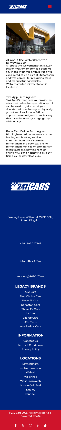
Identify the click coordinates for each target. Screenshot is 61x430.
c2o (38, 416)
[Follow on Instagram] (30, 426)
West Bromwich (30, 381)
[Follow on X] (23, 426)
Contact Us (30, 340)
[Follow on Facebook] (16, 426)
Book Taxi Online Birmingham (26, 131)
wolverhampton (30, 368)
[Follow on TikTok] (45, 426)
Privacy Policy (30, 349)
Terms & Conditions (30, 345)
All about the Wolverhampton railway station (26, 61)
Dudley (30, 389)
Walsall (30, 372)
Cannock (30, 394)
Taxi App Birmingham (21, 97)
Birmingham (30, 363)
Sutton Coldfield (30, 385)
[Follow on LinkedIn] (38, 426)
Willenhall (30, 376)
